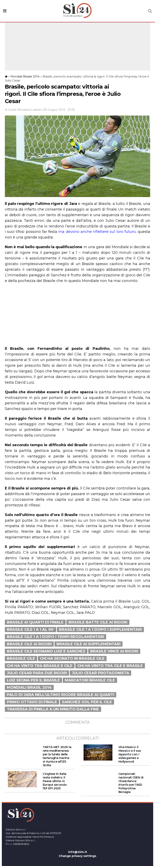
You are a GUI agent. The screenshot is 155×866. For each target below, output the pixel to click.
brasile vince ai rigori (114, 651)
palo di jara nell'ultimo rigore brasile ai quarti (60, 695)
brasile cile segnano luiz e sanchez (46, 651)
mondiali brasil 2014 (29, 687)
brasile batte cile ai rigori (97, 622)
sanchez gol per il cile (87, 702)
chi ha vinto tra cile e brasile (110, 666)
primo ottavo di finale (32, 702)
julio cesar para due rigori (37, 673)
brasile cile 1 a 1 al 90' (30, 629)
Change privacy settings (77, 856)
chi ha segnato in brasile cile (72, 658)
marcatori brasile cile (90, 680)
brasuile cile (21, 658)
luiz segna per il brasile (33, 680)
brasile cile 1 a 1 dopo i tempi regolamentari (55, 637)
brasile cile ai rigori (29, 644)
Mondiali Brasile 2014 (25, 76)
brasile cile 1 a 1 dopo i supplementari (100, 629)
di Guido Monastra (17, 109)
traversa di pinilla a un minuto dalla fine (53, 709)
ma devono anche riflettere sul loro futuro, (97, 231)
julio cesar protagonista (100, 673)
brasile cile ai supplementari (88, 644)
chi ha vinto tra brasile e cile (39, 666)
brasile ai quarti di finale (35, 622)
